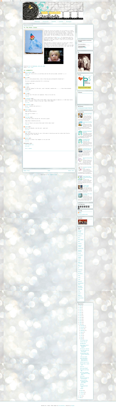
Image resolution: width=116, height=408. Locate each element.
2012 (80, 317)
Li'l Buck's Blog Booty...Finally (86, 186)
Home (49, 170)
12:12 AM (27, 146)
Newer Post (27, 170)
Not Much (82, 384)
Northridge (80, 289)
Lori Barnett (28, 98)
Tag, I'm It (82, 366)
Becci (79, 237)
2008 (80, 324)
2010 (80, 320)
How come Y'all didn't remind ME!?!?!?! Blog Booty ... (85, 373)
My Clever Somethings (80, 287)
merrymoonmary (61, 405)
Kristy (79, 275)
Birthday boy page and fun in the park (84, 378)
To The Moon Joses (84, 340)
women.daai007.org (29, 144)
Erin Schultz (80, 255)
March (81, 390)
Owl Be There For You (84, 362)
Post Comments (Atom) (52, 174)
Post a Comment (28, 148)
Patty (79, 291)
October (82, 328)
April (81, 338)
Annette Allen (80, 233)
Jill (26, 93)
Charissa (79, 243)
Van (79, 299)
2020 (80, 305)
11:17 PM (27, 102)
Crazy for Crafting (80, 246)
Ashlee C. (80, 235)
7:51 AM (27, 124)
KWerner (79, 271)
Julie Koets (80, 269)
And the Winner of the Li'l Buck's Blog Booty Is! (84, 354)
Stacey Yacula (80, 297)
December (82, 325)
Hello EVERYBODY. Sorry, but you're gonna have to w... (84, 359)
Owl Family (82, 376)
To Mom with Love (83, 341)
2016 (80, 310)
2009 (80, 322)
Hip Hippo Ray (83, 343)
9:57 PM (27, 141)
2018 (80, 307)
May (81, 337)
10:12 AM (27, 129)
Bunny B (26, 109)
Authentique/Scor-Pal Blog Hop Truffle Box (87, 149)
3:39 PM (27, 91)
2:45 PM (27, 84)
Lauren (26, 126)
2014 (80, 314)
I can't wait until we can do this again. (84, 351)
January (82, 393)
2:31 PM (27, 75)
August (81, 332)
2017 (80, 309)
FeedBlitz (84, 47)
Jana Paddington (80, 262)
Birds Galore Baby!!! (84, 368)
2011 (80, 319)
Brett (79, 241)
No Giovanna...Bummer (84, 348)
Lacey (79, 277)
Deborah (26, 138)
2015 (80, 312)
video (32, 67)
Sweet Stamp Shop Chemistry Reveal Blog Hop (87, 177)
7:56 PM (27, 96)
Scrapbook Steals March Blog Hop (86, 140)
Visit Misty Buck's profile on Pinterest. (85, 108)
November (82, 327)
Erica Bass (27, 117)
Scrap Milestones (80, 295)
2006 (80, 397)
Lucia (79, 279)
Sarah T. (79, 292)
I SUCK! (81, 388)
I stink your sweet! (83, 356)
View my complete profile (83, 214)
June (81, 335)
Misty (80, 212)
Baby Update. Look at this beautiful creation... (84, 346)
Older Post (71, 170)
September (82, 330)
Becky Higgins (80, 239)
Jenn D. (59, 37)
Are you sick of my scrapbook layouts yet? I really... (84, 381)
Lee (26, 87)
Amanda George (79, 231)
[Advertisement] (49, 159)
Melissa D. (80, 281)
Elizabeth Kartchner (80, 251)
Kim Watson (80, 273)
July (81, 333)
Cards (29, 67)
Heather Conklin (79, 258)
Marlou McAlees (28, 72)
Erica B (79, 253)
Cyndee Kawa (80, 248)
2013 (80, 315)
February (82, 392)
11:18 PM (27, 107)
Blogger (72, 405)
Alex (26, 77)
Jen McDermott (80, 265)
